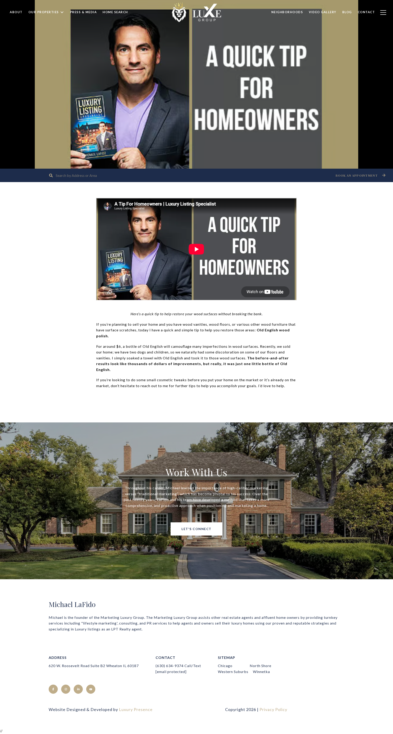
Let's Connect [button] (196, 529)
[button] (360, 175)
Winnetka (261, 671)
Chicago (225, 665)
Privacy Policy (273, 709)
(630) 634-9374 (170, 665)
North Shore (260, 665)
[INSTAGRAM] (65, 689)
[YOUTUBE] (90, 689)
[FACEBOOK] (53, 689)
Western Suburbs (233, 671)
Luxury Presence (136, 709)
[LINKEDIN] (78, 689)
